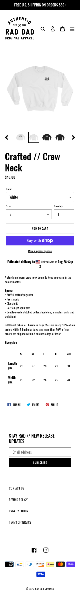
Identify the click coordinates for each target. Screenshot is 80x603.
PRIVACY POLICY (18, 510)
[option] (20, 137)
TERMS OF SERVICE (20, 522)
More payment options (40, 251)
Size (8, 206)
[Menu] (72, 28)
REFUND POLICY (18, 499)
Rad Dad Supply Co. (44, 589)
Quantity (58, 206)
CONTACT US (16, 488)
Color (9, 189)
